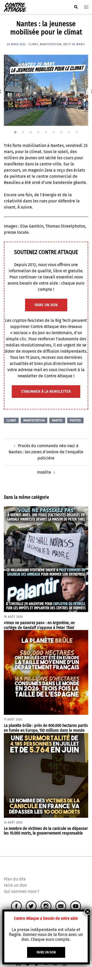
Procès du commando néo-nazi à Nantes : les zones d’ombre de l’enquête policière (46, 452)
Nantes (57, 420)
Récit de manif (74, 44)
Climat (33, 44)
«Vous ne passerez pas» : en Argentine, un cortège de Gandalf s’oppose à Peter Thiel (39, 625)
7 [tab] (61, 132)
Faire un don (15, 885)
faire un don (46, 305)
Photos (75, 420)
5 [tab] (46, 132)
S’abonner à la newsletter (46, 391)
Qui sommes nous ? (21, 891)
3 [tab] (30, 132)
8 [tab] (69, 132)
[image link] (46, 90)
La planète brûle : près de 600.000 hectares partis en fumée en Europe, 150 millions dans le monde (46, 728)
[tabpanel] (46, 90)
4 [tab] (38, 132)
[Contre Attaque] (15, 6)
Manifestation (51, 44)
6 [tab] (53, 132)
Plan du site (15, 879)
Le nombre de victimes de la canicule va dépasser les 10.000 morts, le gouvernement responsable (46, 831)
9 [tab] (76, 132)
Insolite (44, 472)
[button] (76, 7)
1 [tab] (15, 132)
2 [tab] (23, 132)
